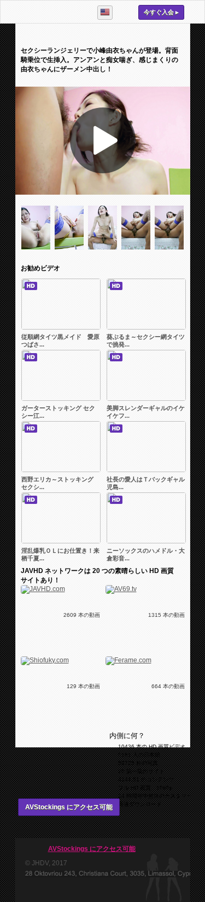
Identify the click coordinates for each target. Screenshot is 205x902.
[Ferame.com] (128, 660)
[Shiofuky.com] (45, 660)
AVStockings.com (51, 11)
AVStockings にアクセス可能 (69, 807)
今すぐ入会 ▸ (161, 12)
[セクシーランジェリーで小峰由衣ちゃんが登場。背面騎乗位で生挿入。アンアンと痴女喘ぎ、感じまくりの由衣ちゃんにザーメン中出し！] (38, 252)
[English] (105, 12)
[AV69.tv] (121, 589)
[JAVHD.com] (43, 589)
